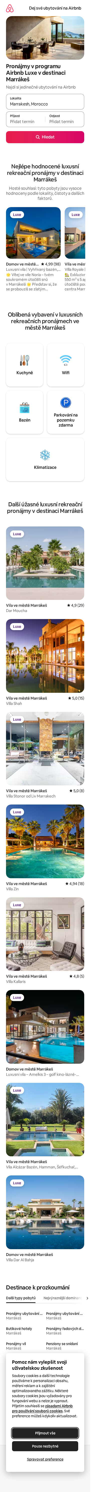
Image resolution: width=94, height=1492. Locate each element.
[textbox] (25, 122)
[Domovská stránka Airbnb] (10, 8)
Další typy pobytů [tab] (21, 1298)
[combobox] (45, 104)
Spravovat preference (45, 1459)
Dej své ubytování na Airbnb (55, 8)
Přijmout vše (45, 1433)
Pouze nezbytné (45, 1446)
